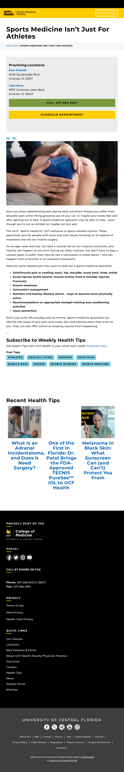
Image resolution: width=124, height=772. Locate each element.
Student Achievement (99, 742)
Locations (12, 644)
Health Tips (14, 672)
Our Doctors (14, 639)
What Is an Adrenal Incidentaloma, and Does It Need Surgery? (24, 422)
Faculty (58, 737)
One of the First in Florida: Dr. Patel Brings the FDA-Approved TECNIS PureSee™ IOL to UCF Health (61, 422)
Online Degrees (83, 737)
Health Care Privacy (19, 619)
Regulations (56, 742)
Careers (11, 667)
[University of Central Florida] (28, 3)
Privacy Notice (19, 742)
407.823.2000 (87, 757)
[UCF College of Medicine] (24, 534)
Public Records (38, 742)
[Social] (62, 727)
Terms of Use (15, 605)
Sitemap (12, 689)
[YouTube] (69, 727)
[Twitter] (54, 727)
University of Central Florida (62, 720)
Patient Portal (15, 684)
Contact (47, 737)
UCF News (61, 748)
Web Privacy (14, 612)
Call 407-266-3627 (62, 102)
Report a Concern (75, 742)
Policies (99, 737)
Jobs (69, 737)
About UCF (25, 737)
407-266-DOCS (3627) (31, 582)
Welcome (12, 46)
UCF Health (22, 13)
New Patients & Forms (21, 650)
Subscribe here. (97, 346)
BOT (37, 737)
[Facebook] (47, 727)
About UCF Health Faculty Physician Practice (36, 655)
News (10, 678)
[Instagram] (77, 727)
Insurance (13, 661)
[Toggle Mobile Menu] (116, 3)
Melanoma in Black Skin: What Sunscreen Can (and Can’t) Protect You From (98, 422)
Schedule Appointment (62, 114)
